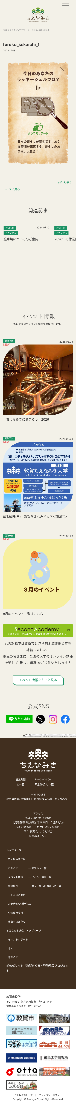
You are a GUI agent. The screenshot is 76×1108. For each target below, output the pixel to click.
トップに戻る (11, 189)
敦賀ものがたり (16, 921)
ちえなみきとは (16, 859)
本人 (10, 948)
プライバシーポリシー (50, 1095)
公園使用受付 (15, 912)
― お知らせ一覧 (37, 868)
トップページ (13, 850)
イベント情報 (15, 877)
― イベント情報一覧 (39, 877)
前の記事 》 (65, 182)
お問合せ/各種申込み (19, 903)
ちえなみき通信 (16, 894)
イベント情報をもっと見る (38, 680)
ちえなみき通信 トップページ (23, 930)
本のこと (13, 957)
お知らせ (13, 868)
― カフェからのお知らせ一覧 (44, 885)
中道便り (13, 885)
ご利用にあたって (23, 1095)
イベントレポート (18, 939)
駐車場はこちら (38, 835)
